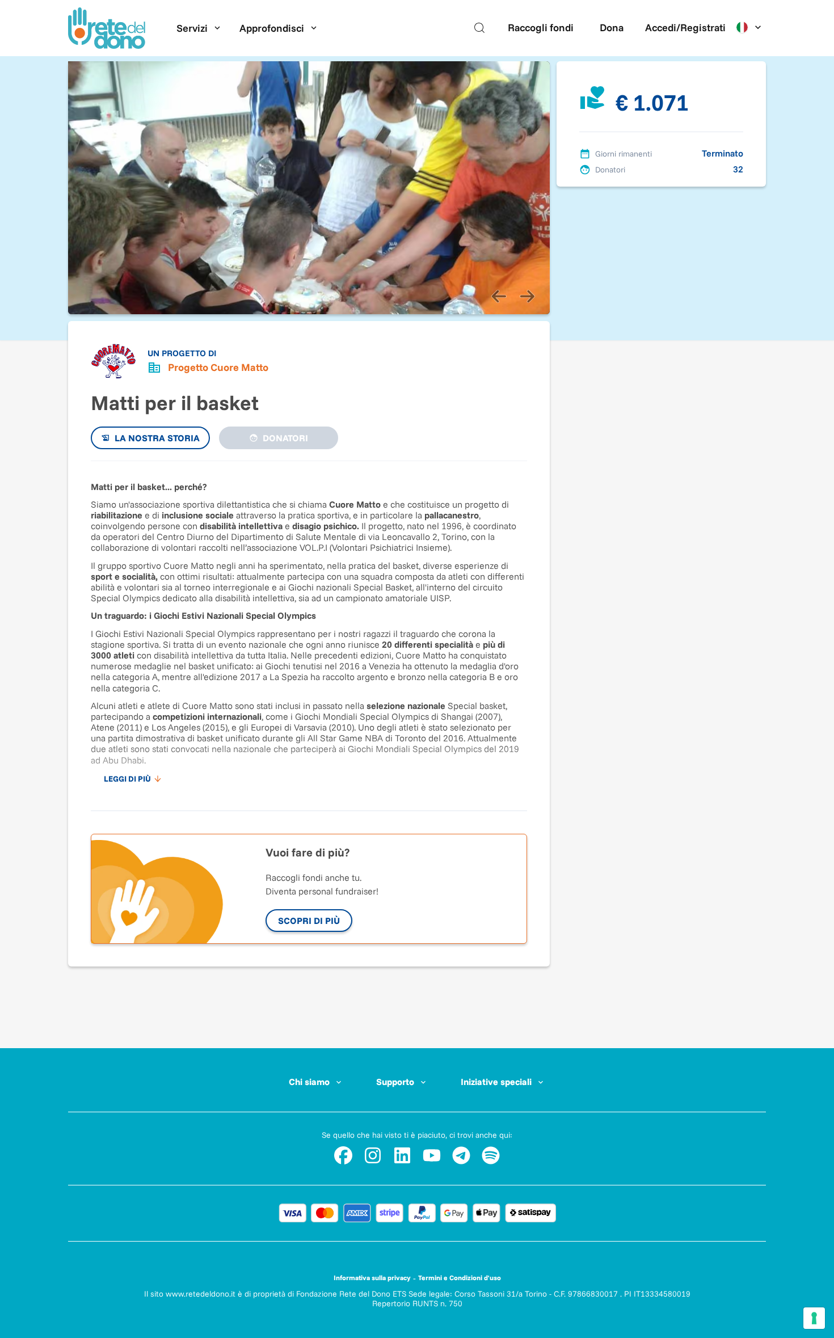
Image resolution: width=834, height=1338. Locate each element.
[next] (527, 296)
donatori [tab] (285, 438)
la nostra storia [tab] (157, 438)
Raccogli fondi (541, 27)
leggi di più (127, 779)
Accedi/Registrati (685, 27)
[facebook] (343, 1155)
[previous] (498, 296)
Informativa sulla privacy (372, 1277)
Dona (612, 27)
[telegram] (461, 1155)
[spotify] (490, 1155)
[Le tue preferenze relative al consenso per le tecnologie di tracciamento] (814, 1318)
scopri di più (309, 920)
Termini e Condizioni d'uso (459, 1277)
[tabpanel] (309, 630)
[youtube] (431, 1155)
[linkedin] (402, 1155)
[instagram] (372, 1155)
